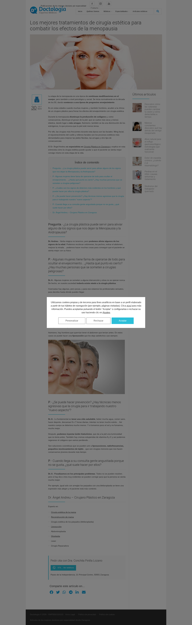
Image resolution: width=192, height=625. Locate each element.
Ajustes (106, 312)
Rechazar (98, 320)
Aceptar (123, 320)
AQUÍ (129, 306)
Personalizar (71, 320)
